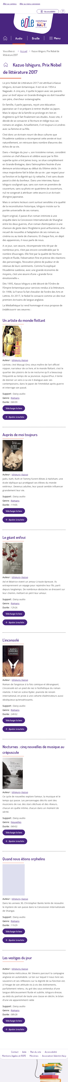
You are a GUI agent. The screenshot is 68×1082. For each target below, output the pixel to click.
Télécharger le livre (14, 408)
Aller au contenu (10, 4)
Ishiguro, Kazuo (20, 360)
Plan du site (35, 1051)
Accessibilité (51, 1051)
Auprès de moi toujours (20, 434)
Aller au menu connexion (30, 4)
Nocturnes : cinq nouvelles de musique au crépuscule (33, 749)
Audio (18, 38)
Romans (15, 397)
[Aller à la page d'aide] (63, 11)
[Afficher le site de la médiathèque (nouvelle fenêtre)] (41, 26)
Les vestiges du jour (17, 957)
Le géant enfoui (14, 537)
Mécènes (34, 1055)
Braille (36, 38)
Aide (24, 1051)
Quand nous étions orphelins (24, 858)
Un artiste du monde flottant (24, 320)
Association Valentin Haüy (54, 1055)
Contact (15, 1051)
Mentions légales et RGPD (14, 1055)
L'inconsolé (11, 640)
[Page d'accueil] (27, 26)
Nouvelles (16, 822)
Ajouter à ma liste (16, 416)
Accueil (23, 51)
